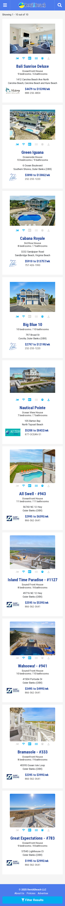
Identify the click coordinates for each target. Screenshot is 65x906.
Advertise (43, 893)
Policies (31, 893)
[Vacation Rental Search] (60, 5)
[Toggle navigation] (5, 5)
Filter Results (34, 900)
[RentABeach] (32, 5)
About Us (19, 893)
